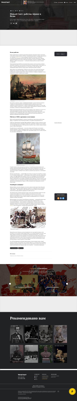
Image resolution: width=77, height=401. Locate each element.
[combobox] (63, 54)
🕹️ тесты (35, 378)
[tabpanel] (23, 284)
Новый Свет (18, 57)
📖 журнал (35, 379)
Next (67, 284)
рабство (11, 205)
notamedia (31, 392)
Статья (12, 10)
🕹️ (70, 2)
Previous (10, 284)
